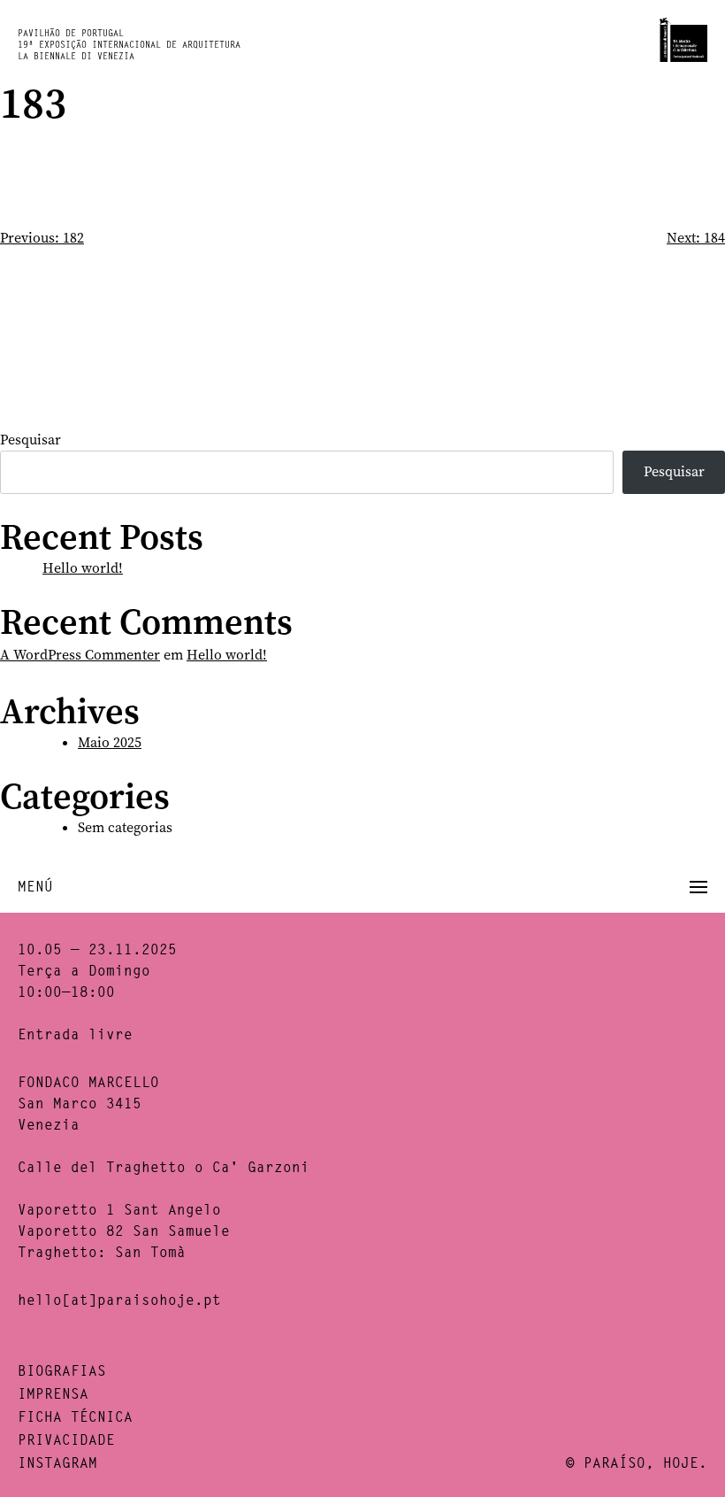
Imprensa (53, 1394)
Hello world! (82, 568)
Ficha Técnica (75, 1417)
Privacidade (66, 1440)
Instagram (57, 1463)
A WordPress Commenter (80, 654)
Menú (35, 886)
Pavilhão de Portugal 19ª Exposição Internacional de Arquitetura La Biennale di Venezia (129, 44)
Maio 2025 (109, 742)
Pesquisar (30, 439)
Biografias (62, 1371)
